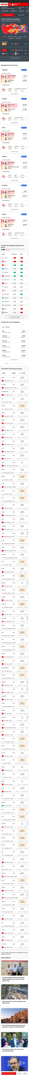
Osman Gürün (24, 791)
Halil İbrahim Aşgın (7, 543)
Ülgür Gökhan (26, 529)
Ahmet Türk (6, 777)
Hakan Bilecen (7, 734)
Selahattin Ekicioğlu (8, 727)
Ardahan (3, 434)
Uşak (3, 915)
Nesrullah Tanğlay (7, 501)
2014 (25, 1073)
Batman (3, 469)
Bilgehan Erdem (7, 444)
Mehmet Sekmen (7, 593)
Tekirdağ (3, 887)
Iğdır (3, 639)
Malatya (4, 350)
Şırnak (4, 355)
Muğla (3, 788)
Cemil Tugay (11, 133)
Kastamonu (4, 696)
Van (2, 922)
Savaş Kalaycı (6, 685)
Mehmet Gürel (7, 933)
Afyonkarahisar (5, 391)
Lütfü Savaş (26, 635)
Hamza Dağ (10, 138)
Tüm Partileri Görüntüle (14, 58)
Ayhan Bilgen (26, 692)
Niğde (3, 809)
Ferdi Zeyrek (6, 770)
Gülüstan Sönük (7, 472)
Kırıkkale (3, 710)
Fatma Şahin (6, 607)
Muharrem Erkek (7, 529)
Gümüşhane (4, 618)
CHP (5, 50)
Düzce (3, 561)
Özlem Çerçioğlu (7, 451)
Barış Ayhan (25, 862)
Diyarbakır (4, 554)
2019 (19, 1073)
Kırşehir (3, 724)
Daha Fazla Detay (14, 93)
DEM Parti (6, 53)
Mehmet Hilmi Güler (8, 819)
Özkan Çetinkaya (7, 678)
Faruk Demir (6, 437)
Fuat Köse (6, 614)
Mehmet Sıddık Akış (8, 628)
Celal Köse (26, 940)
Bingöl (3, 490)
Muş (2, 795)
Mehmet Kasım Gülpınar (8, 876)
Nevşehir (3, 802)
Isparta (3, 646)
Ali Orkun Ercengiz (7, 515)
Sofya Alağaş (6, 855)
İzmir (3, 660)
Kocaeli (3, 738)
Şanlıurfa (4, 873)
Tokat (3, 894)
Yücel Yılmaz (25, 458)
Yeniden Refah (20, 50)
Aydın (3, 448)
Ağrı (2, 398)
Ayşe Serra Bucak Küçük (9, 557)
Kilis (2, 731)
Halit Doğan (6, 848)
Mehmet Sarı (26, 416)
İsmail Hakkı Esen (7, 536)
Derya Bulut (6, 720)
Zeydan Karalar (11, 162)
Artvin (3, 441)
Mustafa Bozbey (12, 220)
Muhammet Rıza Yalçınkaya (9, 465)
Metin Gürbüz (6, 862)
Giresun (3, 611)
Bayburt (3, 476)
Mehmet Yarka (7, 883)
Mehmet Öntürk (7, 635)
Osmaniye (3, 823)
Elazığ (3, 575)
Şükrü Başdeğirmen (8, 649)
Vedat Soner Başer (8, 621)
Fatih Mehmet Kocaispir (13, 166)
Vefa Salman (25, 933)
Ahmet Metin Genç (8, 904)
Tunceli (3, 908)
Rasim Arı (6, 805)
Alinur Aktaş (11, 224)
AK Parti (5, 43)
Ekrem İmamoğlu (12, 75)
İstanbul (3, 653)
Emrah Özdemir (7, 812)
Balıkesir (3, 455)
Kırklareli (4, 717)
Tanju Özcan (6, 508)
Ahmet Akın (6, 458)
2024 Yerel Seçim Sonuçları (8, 1073)
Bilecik (3, 483)
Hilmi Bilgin (25, 869)
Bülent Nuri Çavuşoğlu (8, 550)
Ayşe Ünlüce (6, 600)
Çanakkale (4, 526)
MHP (18, 43)
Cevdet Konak (7, 911)
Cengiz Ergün (25, 770)
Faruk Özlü (6, 564)
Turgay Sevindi (7, 416)
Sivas (3, 866)
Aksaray (3, 405)
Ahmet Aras (6, 791)
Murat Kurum (11, 80)
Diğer (18, 53)
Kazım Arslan (6, 940)
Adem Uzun (6, 869)
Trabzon (4, 335)
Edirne (3, 568)
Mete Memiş (6, 479)
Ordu (3, 816)
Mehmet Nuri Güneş (8, 642)
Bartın (3, 462)
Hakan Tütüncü (11, 195)
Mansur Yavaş (11, 104)
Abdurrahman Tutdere (8, 387)
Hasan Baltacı (6, 699)
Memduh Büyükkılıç (8, 706)
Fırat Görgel (6, 671)
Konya (4, 345)
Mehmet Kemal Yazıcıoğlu (9, 897)
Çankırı (3, 533)
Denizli (3, 547)
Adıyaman (4, 384)
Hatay (3, 632)
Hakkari (3, 625)
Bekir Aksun (6, 586)
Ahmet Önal (6, 713)
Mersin (3, 781)
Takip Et (24, 98)
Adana (3, 377)
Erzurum (4, 340)
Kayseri (3, 703)
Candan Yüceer (7, 890)
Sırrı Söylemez (7, 798)
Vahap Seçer (6, 784)
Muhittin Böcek (11, 191)
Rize (3, 331)
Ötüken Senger (7, 692)
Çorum (3, 540)
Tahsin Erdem (7, 947)
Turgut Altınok (11, 109)
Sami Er (5, 763)
